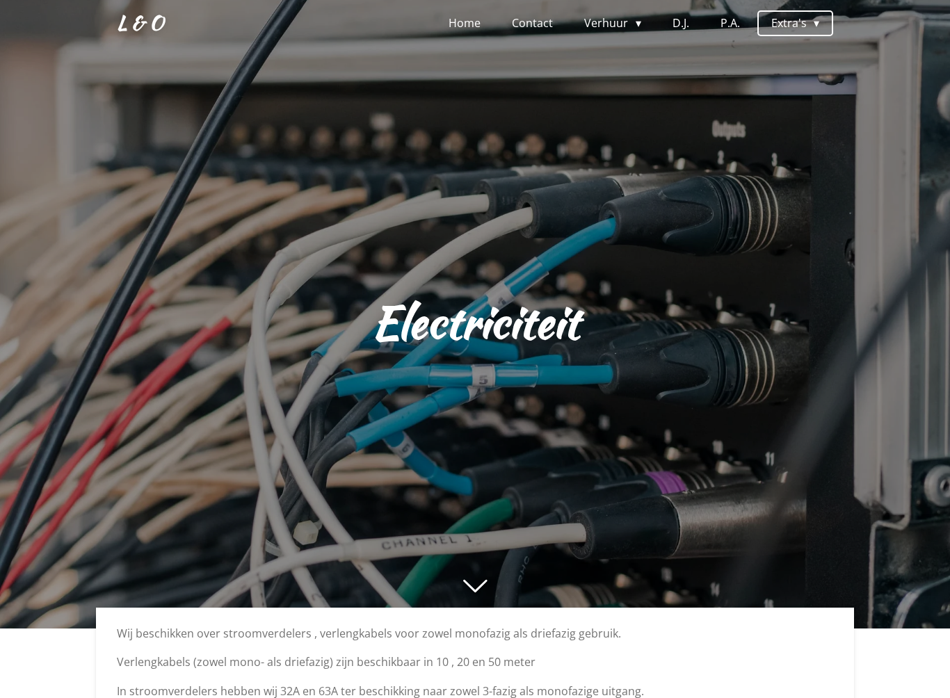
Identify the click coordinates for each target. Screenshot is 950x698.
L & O (140, 22)
